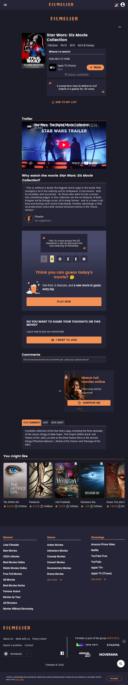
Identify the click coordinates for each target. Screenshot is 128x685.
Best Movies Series (14, 585)
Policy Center (19, 680)
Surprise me (91, 402)
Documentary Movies (59, 568)
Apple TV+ (97, 567)
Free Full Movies (12, 573)
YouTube (96, 561)
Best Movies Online (14, 562)
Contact (29, 645)
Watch (97, 67)
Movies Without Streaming (18, 608)
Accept (114, 678)
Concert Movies (56, 562)
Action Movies (55, 544)
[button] (26, 654)
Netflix (95, 550)
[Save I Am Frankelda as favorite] (76, 464)
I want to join (66, 339)
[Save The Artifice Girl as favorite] (24, 464)
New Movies (10, 550)
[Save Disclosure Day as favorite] (101, 464)
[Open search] (121, 663)
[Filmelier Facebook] (62, 654)
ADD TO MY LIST (66, 102)
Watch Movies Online (15, 568)
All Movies (9, 579)
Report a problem (12, 645)
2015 (72, 45)
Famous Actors (11, 591)
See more (52, 579)
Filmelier (39, 216)
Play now (64, 301)
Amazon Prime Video (103, 544)
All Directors (10, 602)
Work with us (23, 638)
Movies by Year (12, 597)
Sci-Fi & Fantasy (86, 45)
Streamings (97, 537)
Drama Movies (55, 573)
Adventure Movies (57, 550)
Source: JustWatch (78, 74)
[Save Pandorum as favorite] (50, 464)
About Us (8, 638)
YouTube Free (99, 556)
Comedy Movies (56, 556)
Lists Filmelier (11, 544)
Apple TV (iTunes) (101, 573)
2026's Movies (11, 556)
